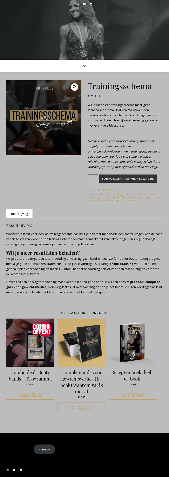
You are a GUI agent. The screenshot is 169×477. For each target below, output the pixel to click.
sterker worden (97, 200)
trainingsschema (118, 200)
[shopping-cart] (90, 4)
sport (141, 197)
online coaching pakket (94, 269)
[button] (74, 87)
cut (132, 194)
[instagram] (78, 4)
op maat (105, 197)
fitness (143, 194)
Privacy (44, 449)
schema (132, 197)
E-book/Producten (112, 190)
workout (135, 200)
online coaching (121, 264)
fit (136, 194)
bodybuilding (114, 194)
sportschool (153, 197)
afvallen (100, 194)
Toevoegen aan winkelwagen (128, 178)
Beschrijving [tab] (19, 214)
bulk (126, 194)
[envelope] (84, 4)
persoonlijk (118, 197)
